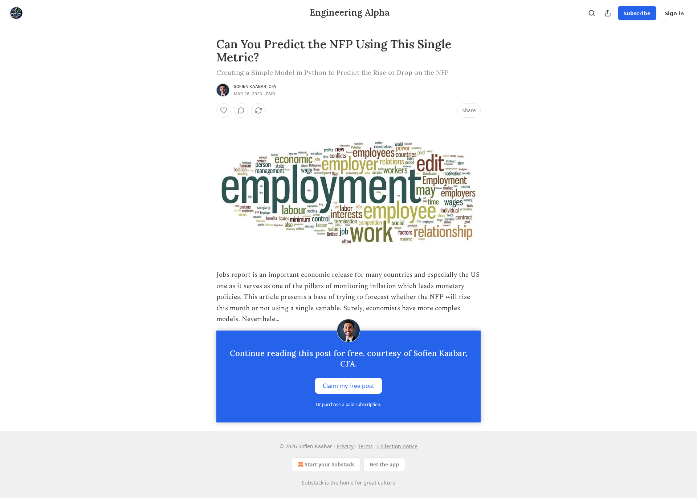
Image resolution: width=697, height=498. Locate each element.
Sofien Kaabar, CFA (255, 86)
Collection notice (397, 446)
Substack (312, 482)
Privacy (345, 446)
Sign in (674, 13)
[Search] (591, 13)
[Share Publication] (607, 13)
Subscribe (637, 13)
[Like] (223, 110)
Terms (365, 446)
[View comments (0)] (241, 110)
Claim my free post (348, 386)
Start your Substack (329, 464)
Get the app (384, 464)
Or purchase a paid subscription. (348, 404)
